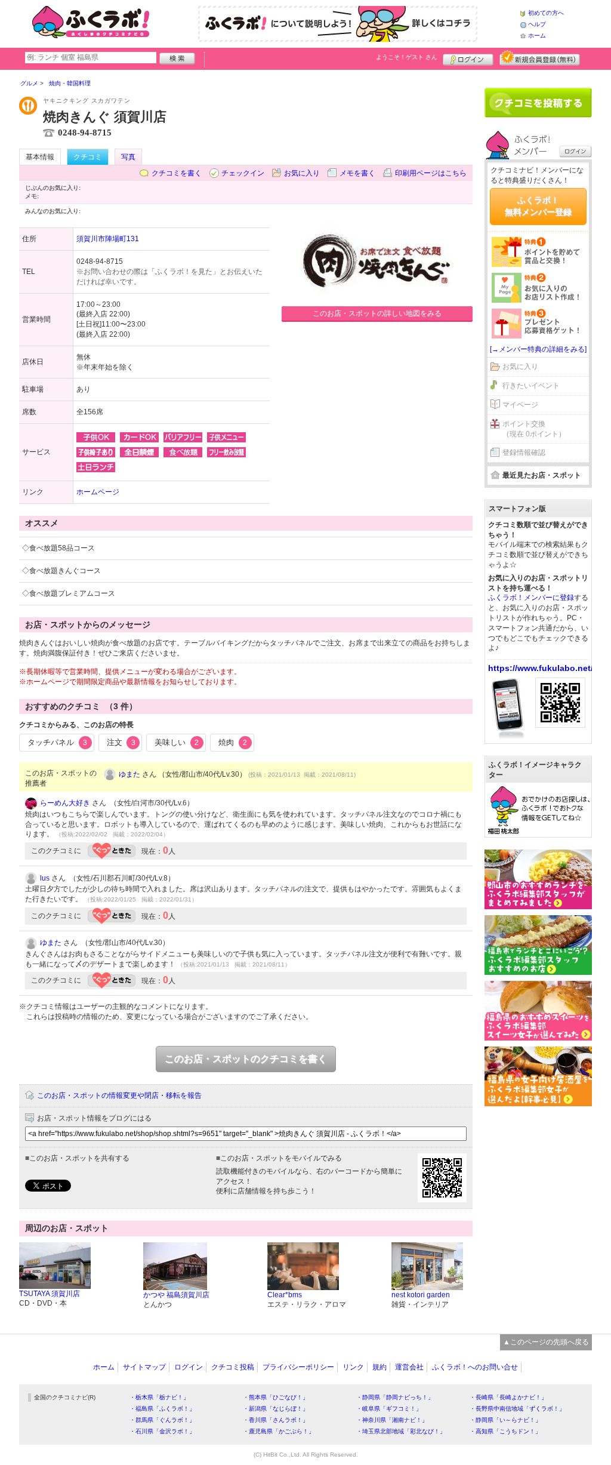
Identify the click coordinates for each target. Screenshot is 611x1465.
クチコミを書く (177, 173)
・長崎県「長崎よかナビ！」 (508, 1397)
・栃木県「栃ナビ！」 (159, 1397)
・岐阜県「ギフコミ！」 (389, 1408)
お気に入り (302, 173)
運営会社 (409, 1367)
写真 (128, 157)
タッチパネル (57, 742)
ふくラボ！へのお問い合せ (475, 1367)
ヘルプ (537, 24)
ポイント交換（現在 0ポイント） (534, 429)
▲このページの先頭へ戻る (546, 1342)
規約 (379, 1367)
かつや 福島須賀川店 (176, 1295)
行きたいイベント (531, 385)
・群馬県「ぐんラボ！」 (162, 1420)
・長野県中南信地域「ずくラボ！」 (517, 1408)
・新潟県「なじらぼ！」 (275, 1408)
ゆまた (129, 774)
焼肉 (232, 742)
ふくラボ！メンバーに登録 (531, 597)
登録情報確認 (523, 452)
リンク (353, 1367)
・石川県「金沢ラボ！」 (162, 1431)
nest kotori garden (420, 1295)
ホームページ (97, 492)
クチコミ (87, 157)
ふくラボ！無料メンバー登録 (538, 206)
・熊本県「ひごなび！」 (275, 1397)
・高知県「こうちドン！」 (505, 1431)
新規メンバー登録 (539, 58)
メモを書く (357, 173)
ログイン (468, 58)
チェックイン (242, 173)
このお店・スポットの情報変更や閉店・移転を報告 (119, 1095)
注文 (121, 742)
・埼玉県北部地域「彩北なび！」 (401, 1431)
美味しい (177, 742)
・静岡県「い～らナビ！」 (505, 1420)
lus (45, 878)
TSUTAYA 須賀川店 (49, 1293)
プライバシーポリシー (298, 1367)
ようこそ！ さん (406, 57)
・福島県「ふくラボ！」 (162, 1408)
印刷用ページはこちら (431, 173)
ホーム (537, 35)
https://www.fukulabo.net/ (540, 668)
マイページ (520, 405)
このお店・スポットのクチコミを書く (246, 1059)
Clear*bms (284, 1295)
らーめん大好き (65, 803)
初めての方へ (546, 13)
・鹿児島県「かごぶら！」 (278, 1431)
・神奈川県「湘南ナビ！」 (392, 1420)
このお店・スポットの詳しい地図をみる (377, 313)
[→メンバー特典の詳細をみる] (538, 349)
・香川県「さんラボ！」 (275, 1420)
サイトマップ (144, 1367)
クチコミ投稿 (232, 1367)
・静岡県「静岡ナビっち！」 (395, 1397)
